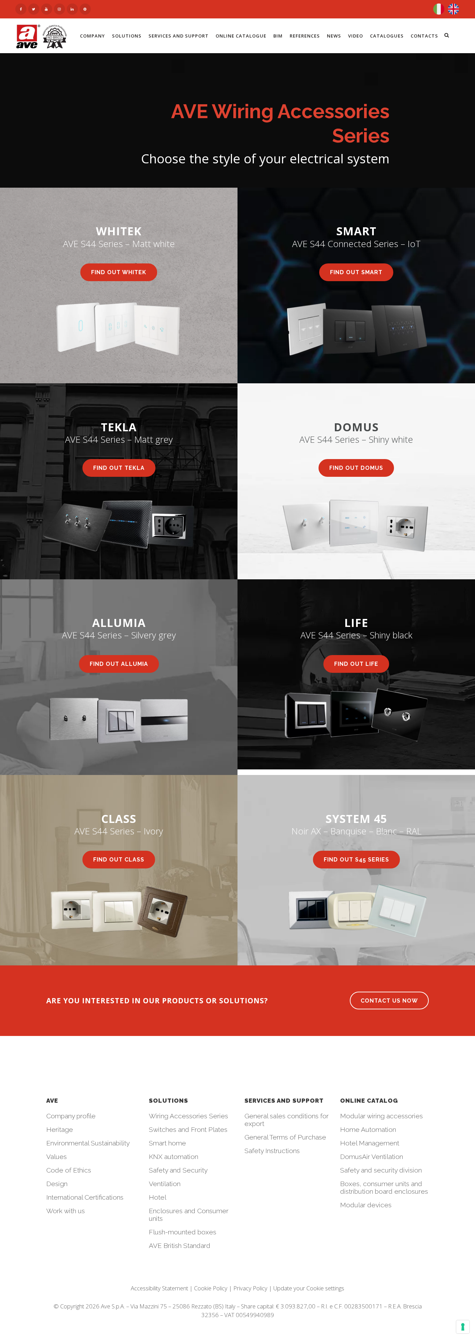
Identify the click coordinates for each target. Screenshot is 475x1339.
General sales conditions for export (286, 1119)
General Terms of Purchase (285, 1137)
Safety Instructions (272, 1150)
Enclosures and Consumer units (188, 1214)
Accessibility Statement (159, 1288)
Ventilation (164, 1183)
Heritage (59, 1129)
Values (56, 1156)
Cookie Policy (210, 1288)
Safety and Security (178, 1170)
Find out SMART (356, 272)
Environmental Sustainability (88, 1143)
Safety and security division (381, 1170)
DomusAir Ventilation (371, 1156)
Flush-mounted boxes (182, 1232)
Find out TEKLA (119, 468)
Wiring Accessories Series (188, 1116)
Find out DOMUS (356, 468)
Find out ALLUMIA (119, 664)
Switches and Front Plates (188, 1129)
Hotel (157, 1197)
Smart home (167, 1143)
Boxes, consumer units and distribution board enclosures (384, 1187)
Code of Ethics (68, 1170)
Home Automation (368, 1129)
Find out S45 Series (356, 859)
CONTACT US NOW (389, 1000)
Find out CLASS (118, 859)
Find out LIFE (356, 664)
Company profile (71, 1116)
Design (56, 1183)
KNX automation (173, 1156)
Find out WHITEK (118, 272)
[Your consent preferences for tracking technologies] (462, 1326)
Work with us (65, 1211)
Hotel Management (369, 1143)
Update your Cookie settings (308, 1288)
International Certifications (84, 1197)
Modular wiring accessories (381, 1116)
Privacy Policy (250, 1288)
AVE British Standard (179, 1245)
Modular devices (366, 1205)
